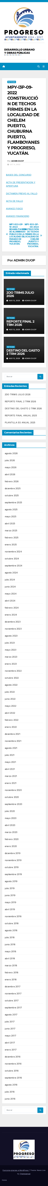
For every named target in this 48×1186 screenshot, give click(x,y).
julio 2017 (10, 1021)
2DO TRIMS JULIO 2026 (20, 294)
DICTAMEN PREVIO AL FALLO (21, 193)
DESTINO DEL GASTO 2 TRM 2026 (23, 352)
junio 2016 (10, 1098)
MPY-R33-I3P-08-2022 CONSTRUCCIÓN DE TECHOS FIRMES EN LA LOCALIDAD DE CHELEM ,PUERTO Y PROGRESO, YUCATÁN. (31, 235)
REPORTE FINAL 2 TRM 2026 (20, 323)
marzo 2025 (11, 530)
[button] (38, 66)
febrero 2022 (11, 720)
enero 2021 (10, 783)
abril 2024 (10, 600)
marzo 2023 (11, 656)
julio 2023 (10, 642)
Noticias (11, 82)
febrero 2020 (12, 839)
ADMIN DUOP (17, 161)
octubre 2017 (12, 1000)
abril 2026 (10, 474)
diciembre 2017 (12, 986)
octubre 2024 (12, 558)
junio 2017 (10, 1028)
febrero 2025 (11, 537)
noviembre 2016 (13, 1063)
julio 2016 (10, 1091)
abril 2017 (10, 1042)
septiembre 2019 (13, 874)
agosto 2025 (11, 509)
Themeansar (25, 1174)
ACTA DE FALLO (14, 201)
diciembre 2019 (12, 853)
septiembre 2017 (13, 1007)
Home (4, 1180)
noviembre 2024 (13, 551)
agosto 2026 (11, 453)
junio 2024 (10, 586)
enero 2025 (11, 544)
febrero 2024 (12, 607)
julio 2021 (9, 755)
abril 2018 (10, 958)
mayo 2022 (10, 706)
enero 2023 (11, 663)
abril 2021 (10, 769)
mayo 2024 (11, 593)
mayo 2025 (10, 516)
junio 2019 (10, 895)
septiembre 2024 (13, 565)
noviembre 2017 (13, 993)
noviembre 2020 (13, 790)
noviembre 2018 (13, 916)
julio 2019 (10, 888)
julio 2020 (10, 811)
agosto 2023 (11, 635)
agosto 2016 (11, 1084)
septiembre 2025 (13, 502)
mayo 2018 (10, 951)
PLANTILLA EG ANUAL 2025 (20, 422)
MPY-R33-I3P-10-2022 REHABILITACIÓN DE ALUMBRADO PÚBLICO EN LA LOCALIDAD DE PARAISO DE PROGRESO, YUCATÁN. (16, 234)
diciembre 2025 (13, 488)
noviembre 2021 (13, 741)
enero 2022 (11, 727)
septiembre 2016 (13, 1077)
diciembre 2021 (12, 734)
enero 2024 (11, 614)
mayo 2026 (10, 467)
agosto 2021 (11, 748)
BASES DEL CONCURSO (18, 175)
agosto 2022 (11, 685)
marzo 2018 (11, 965)
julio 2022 (10, 692)
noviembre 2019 (13, 860)
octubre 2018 (12, 923)
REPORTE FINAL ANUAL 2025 (21, 415)
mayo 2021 (10, 762)
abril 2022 (10, 713)
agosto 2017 (11, 1014)
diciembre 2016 (12, 1056)
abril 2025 (10, 523)
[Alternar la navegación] (43, 66)
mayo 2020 (10, 818)
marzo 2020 (11, 832)
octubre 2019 (12, 867)
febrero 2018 (11, 972)
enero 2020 (11, 846)
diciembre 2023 (13, 621)
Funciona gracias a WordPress (16, 1170)
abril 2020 (10, 825)
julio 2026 (10, 460)
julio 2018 (10, 937)
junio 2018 (10, 944)
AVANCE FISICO (14, 208)
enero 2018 (11, 979)
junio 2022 (10, 699)
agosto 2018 (11, 930)
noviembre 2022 (13, 671)
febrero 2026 (12, 481)
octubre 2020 (12, 797)
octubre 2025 (12, 495)
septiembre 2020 (13, 804)
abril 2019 (10, 909)
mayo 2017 (10, 1035)
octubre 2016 (12, 1070)
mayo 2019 (10, 902)
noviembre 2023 (13, 628)
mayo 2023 (10, 649)
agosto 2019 (11, 881)
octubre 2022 (12, 678)
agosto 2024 (11, 572)
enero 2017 (11, 1049)
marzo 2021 (11, 776)
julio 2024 (10, 579)
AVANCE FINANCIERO (17, 216)
